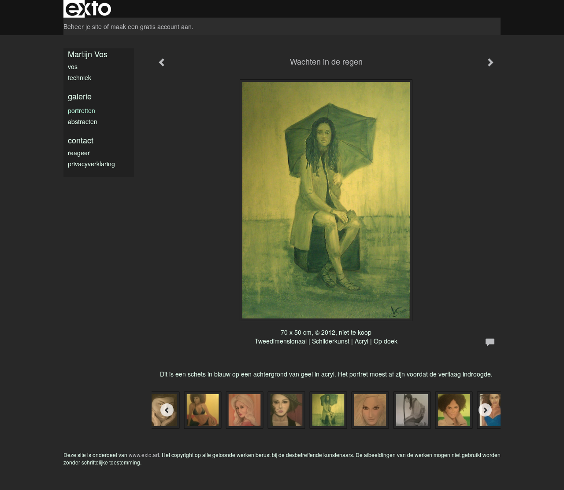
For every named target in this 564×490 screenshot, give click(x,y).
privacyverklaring (91, 163)
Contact (80, 140)
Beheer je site (82, 26)
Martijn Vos (88, 53)
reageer (79, 152)
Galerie (80, 96)
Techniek (79, 77)
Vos (73, 66)
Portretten (81, 110)
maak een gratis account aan (151, 26)
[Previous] (167, 410)
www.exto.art (144, 454)
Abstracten (82, 121)
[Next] (485, 410)
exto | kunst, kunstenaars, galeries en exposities (88, 9)
